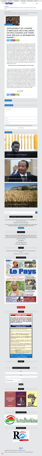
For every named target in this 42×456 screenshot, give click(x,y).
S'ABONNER (22, 307)
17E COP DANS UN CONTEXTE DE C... (18, 204)
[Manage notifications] (2, 453)
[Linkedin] (12, 40)
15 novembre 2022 (9, 24)
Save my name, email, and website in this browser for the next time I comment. (19, 125)
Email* (21, 371)
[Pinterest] (14, 40)
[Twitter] (10, 40)
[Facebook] (8, 40)
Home (6, 11)
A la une (9, 11)
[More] (18, 40)
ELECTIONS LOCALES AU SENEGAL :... (18, 154)
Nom (21, 375)
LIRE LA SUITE (21, 227)
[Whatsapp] (16, 40)
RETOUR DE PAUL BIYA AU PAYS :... (17, 178)
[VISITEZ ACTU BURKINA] (21, 420)
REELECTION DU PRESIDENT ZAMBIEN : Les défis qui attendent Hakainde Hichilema (17, 7)
